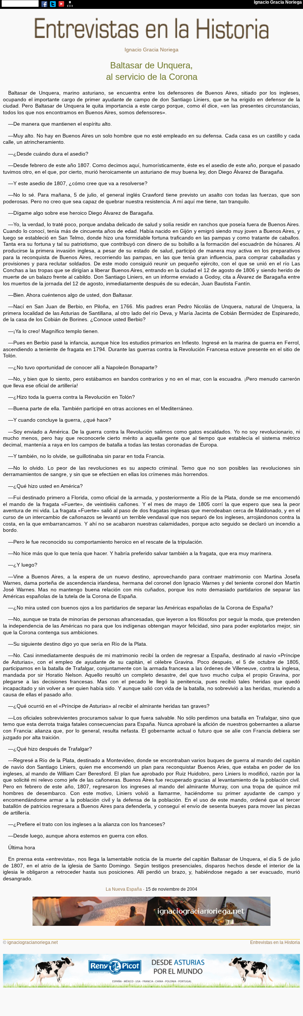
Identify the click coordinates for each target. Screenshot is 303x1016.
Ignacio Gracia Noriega (151, 49)
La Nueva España (124, 889)
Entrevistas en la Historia (275, 942)
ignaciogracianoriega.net (32, 942)
